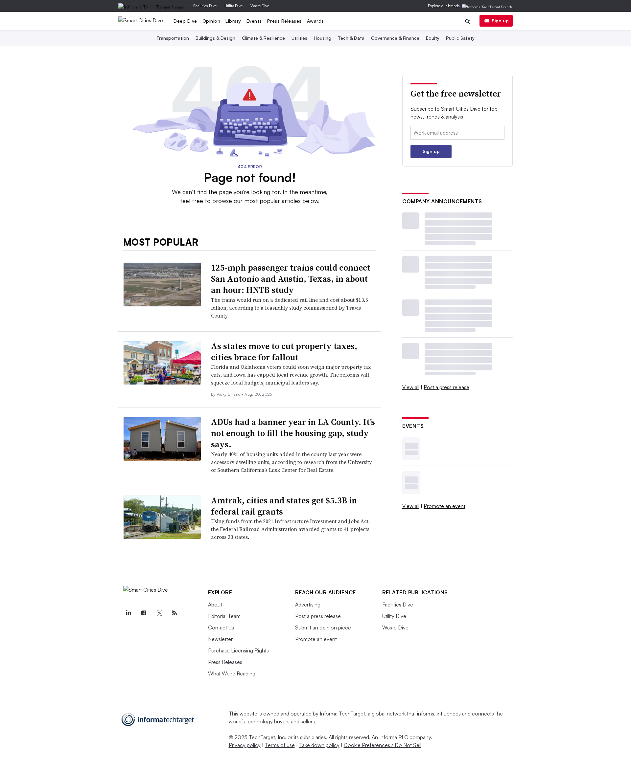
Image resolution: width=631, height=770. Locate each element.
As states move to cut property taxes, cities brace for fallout (284, 351)
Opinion (211, 21)
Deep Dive (185, 21)
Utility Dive (233, 5)
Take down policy (319, 745)
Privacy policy (245, 745)
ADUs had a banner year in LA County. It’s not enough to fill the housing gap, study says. (293, 433)
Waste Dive (259, 5)
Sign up (500, 20)
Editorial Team (224, 616)
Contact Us (221, 627)
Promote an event (444, 506)
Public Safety (460, 38)
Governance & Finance (395, 38)
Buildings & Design (215, 38)
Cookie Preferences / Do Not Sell (382, 745)
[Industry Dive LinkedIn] (128, 613)
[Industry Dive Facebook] (144, 613)
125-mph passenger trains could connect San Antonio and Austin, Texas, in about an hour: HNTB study (290, 279)
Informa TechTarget (342, 713)
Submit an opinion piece (323, 627)
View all (410, 387)
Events (254, 21)
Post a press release (446, 387)
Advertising (307, 604)
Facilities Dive (205, 5)
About (215, 604)
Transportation (172, 38)
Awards (315, 21)
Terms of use (280, 745)
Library (233, 21)
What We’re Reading (231, 673)
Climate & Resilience (263, 38)
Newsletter (220, 639)
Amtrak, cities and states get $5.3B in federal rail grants (284, 506)
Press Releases (284, 21)
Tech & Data (351, 38)
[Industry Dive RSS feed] (175, 613)
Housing (322, 38)
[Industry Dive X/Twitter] (159, 613)
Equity (432, 38)
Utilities (299, 38)
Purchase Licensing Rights (238, 650)
